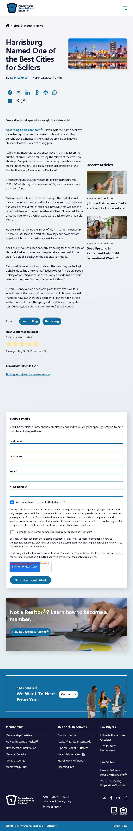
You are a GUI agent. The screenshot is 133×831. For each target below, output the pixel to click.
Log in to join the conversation (29, 374)
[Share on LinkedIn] (28, 92)
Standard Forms (67, 735)
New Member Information (21, 748)
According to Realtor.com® (24, 130)
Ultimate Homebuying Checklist (113, 737)
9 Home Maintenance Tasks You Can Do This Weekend (106, 206)
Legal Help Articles (69, 754)
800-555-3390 (52, 806)
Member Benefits (16, 754)
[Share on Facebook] (10, 92)
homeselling (30, 321)
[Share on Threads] (37, 92)
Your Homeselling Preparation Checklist (112, 783)
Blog (16, 25)
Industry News (33, 25)
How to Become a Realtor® (30, 632)
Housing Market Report (71, 760)
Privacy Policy (120, 826)
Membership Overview (19, 735)
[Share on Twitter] (19, 92)
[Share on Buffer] (46, 92)
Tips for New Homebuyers (107, 748)
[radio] (9, 344)
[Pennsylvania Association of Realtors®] (20, 8)
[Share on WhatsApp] (54, 92)
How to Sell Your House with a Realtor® (113, 772)
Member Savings (15, 760)
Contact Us (68, 694)
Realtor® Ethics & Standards (74, 741)
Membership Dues (17, 767)
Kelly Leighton (19, 77)
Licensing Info (66, 767)
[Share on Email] (10, 101)
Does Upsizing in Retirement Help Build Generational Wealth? (103, 253)
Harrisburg (52, 321)
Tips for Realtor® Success (73, 748)
